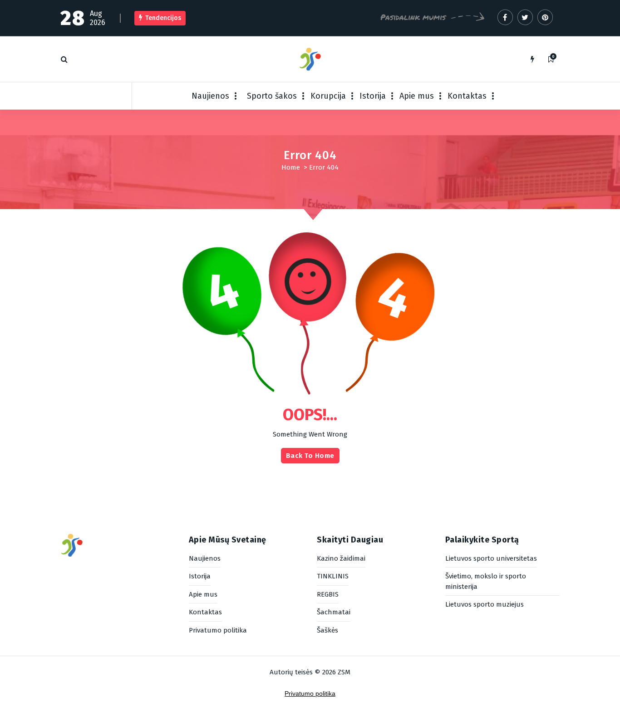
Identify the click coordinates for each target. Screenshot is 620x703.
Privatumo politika (218, 630)
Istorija (372, 96)
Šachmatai (333, 612)
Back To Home (310, 456)
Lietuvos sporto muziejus (484, 604)
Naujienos (210, 96)
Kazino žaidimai (341, 558)
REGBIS (328, 594)
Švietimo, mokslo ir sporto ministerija (485, 581)
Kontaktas (467, 96)
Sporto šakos (272, 96)
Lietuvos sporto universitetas (491, 558)
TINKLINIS (333, 576)
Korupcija (328, 96)
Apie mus (416, 96)
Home (290, 167)
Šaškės (327, 630)
